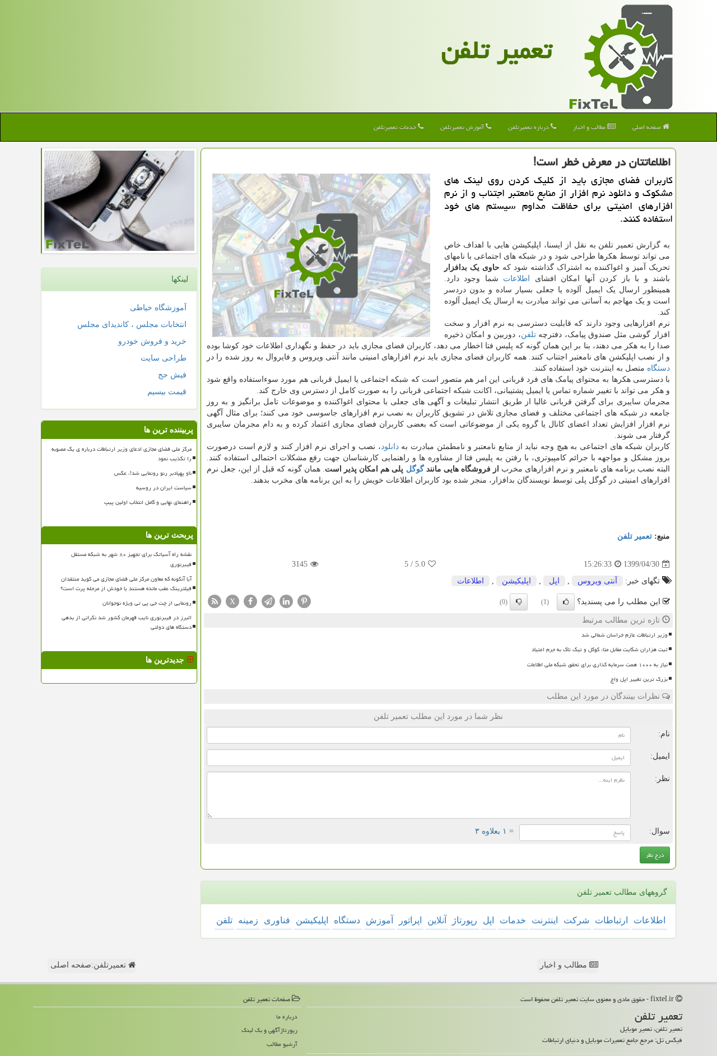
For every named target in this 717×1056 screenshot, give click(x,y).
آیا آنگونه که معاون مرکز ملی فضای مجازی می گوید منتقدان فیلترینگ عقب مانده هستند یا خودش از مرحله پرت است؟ (126, 583)
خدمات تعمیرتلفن (396, 127)
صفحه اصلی (647, 127)
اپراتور (410, 920)
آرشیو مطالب (282, 1044)
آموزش (379, 920)
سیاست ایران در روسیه (164, 487)
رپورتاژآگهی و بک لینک (269, 1030)
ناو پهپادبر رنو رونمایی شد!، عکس (153, 473)
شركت (576, 920)
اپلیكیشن (516, 581)
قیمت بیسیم (167, 391)
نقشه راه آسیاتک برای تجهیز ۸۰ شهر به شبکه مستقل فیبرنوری (131, 559)
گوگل (415, 469)
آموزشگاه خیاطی (158, 307)
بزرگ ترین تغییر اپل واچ (639, 679)
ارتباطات (611, 920)
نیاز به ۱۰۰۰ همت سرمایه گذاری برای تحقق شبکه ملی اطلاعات (597, 664)
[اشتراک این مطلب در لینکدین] (286, 601)
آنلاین (436, 920)
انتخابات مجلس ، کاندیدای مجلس (132, 324)
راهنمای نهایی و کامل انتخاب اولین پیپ (148, 502)
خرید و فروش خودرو (152, 341)
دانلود (390, 446)
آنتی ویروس (597, 581)
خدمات (513, 920)
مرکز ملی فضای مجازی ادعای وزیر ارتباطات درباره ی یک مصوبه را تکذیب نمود (122, 453)
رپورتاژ (464, 920)
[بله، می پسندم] (566, 602)
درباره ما (286, 1016)
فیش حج (172, 375)
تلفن (528, 334)
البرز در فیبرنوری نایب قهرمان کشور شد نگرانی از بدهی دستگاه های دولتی (127, 622)
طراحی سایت (164, 358)
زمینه (248, 920)
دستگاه (658, 368)
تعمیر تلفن (496, 50)
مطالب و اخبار (590, 127)
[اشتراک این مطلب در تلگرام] (268, 601)
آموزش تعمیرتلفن (463, 127)
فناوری (277, 920)
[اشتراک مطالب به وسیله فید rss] (214, 601)
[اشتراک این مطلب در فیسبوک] (250, 601)
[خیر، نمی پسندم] (519, 602)
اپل (554, 581)
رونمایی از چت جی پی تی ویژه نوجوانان (147, 603)
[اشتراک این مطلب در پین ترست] (304, 601)
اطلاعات (516, 278)
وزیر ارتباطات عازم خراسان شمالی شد (624, 635)
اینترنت (545, 920)
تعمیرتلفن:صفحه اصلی (89, 965)
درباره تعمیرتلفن (529, 127)
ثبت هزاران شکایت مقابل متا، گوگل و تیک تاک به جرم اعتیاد (600, 649)
